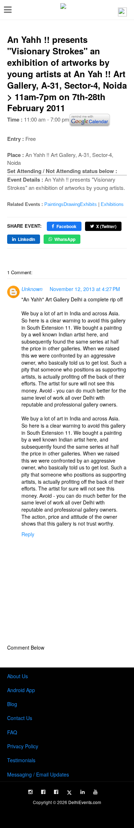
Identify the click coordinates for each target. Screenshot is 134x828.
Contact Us (19, 717)
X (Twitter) (106, 226)
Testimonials (21, 760)
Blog (12, 704)
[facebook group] (56, 792)
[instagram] (30, 792)
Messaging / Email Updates (38, 774)
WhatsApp (64, 239)
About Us (17, 676)
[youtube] (95, 792)
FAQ (12, 732)
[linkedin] (82, 792)
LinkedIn (26, 239)
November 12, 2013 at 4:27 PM (85, 288)
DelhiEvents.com (84, 802)
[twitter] (69, 792)
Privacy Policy (22, 746)
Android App (21, 690)
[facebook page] (43, 792)
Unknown (32, 288)
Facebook (66, 226)
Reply (27, 534)
